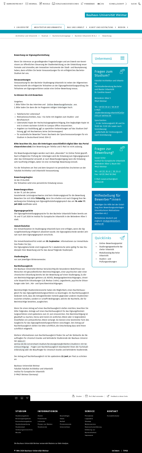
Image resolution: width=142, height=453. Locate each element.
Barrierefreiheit (15, 4)
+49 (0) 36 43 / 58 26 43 (109, 171)
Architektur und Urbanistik (26, 36)
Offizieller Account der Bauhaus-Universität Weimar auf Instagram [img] (16, 398)
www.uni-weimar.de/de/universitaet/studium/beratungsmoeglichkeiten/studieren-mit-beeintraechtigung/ (51, 344)
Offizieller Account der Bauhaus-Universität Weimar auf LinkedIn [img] (21, 398)
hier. (29, 244)
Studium (45, 36)
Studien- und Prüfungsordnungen (108, 260)
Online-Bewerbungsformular (60, 104)
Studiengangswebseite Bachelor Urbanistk (111, 248)
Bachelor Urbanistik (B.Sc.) (86, 36)
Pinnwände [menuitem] (89, 4)
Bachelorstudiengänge (62, 36)
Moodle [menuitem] (46, 4)
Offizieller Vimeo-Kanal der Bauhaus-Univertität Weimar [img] (27, 398)
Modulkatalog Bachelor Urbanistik (109, 254)
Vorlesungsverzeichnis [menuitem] (67, 4)
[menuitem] (13, 4)
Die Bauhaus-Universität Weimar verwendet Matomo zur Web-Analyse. (41, 443)
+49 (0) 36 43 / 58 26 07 (108, 107)
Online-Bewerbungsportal (110, 243)
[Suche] (139, 4)
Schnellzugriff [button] (116, 4)
